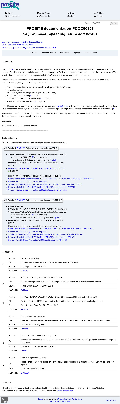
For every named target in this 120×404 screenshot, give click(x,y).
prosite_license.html (65, 391)
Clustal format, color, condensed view (23, 179)
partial (53, 160)
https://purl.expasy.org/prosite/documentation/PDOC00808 (32, 48)
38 (33, 157)
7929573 (24, 329)
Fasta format (88, 179)
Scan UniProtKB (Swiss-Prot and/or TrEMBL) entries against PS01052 (37, 240)
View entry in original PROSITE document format (22, 42)
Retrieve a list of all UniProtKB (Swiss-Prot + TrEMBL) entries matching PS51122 (41, 187)
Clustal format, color (50, 179)
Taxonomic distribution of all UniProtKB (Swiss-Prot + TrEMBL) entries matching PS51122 (45, 184)
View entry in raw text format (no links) (17, 45)
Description (33, 53)
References (64, 53)
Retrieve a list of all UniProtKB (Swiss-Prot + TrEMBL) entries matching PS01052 (41, 237)
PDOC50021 (62, 106)
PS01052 (21, 200)
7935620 (24, 351)
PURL (4, 48)
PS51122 (21, 148)
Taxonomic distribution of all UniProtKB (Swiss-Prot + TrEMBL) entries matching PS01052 (45, 234)
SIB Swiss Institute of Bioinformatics (69, 399)
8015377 (24, 309)
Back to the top (111, 400)
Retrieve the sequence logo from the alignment (27, 181)
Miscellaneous (91, 53)
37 (33, 215)
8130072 (24, 271)
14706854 (25, 373)
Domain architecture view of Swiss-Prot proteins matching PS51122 (36, 168)
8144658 (24, 290)
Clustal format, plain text (70, 179)
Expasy (40, 399)
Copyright (77, 53)
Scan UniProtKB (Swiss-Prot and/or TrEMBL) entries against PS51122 (37, 190)
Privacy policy (65, 401)
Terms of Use (54, 401)
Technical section (48, 53)
